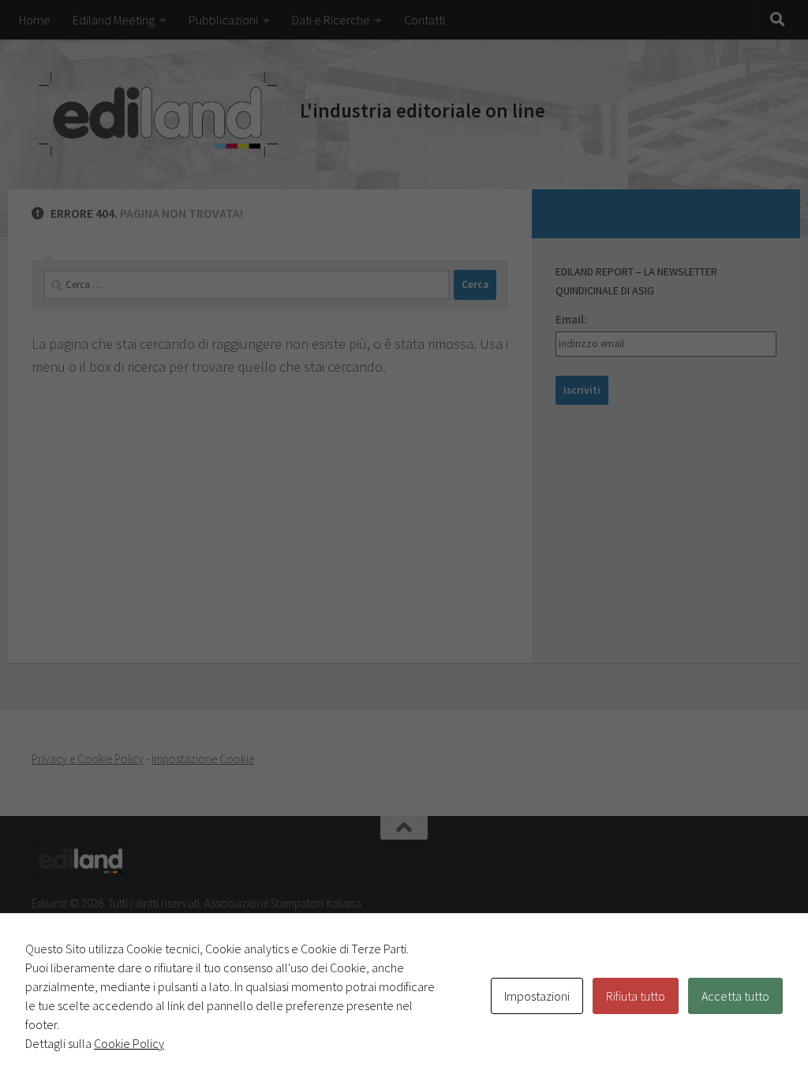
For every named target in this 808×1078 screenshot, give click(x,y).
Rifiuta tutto (635, 996)
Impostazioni (537, 996)
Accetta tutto (735, 996)
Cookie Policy (129, 1043)
